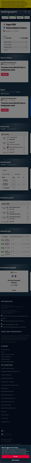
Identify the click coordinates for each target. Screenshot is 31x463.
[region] (15, 454)
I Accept (15, 456)
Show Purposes (15, 460)
